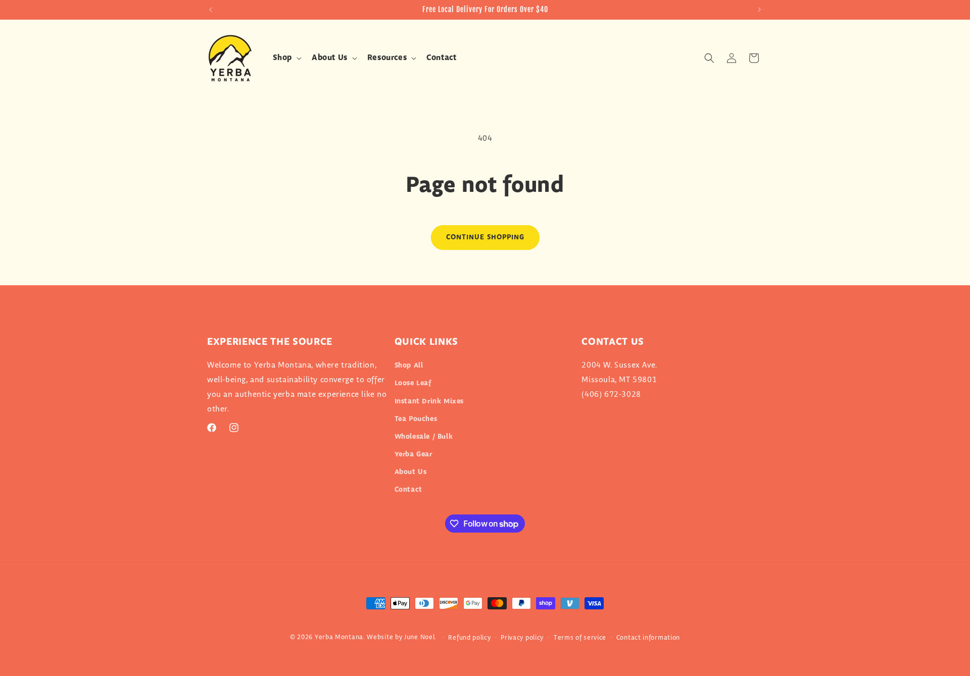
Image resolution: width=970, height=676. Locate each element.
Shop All (409, 365)
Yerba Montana (339, 637)
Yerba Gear (413, 454)
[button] (286, 58)
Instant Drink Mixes (429, 401)
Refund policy (469, 638)
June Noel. (420, 637)
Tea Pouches (416, 419)
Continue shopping (485, 237)
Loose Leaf (413, 383)
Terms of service (580, 638)
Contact (408, 489)
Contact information (648, 638)
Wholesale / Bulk (424, 436)
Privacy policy (522, 638)
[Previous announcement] (211, 9)
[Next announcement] (759, 9)
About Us (411, 472)
